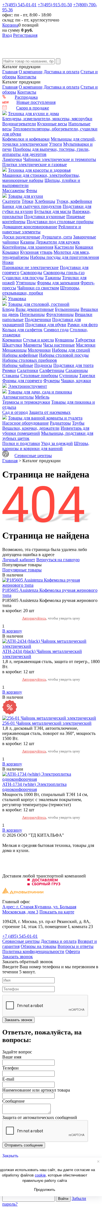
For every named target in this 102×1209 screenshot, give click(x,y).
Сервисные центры (33, 455)
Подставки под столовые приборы (60, 221)
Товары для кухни (25, 196)
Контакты (26, 76)
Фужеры (51, 380)
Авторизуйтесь (34, 618)
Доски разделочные (21, 237)
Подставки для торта (73, 365)
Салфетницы (51, 370)
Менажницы (14, 350)
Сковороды (31, 272)
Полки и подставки (21, 443)
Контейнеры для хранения (27, 247)
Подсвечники (38, 319)
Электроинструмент (27, 386)
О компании (30, 71)
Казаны (27, 242)
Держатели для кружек (58, 242)
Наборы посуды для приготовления (64, 257)
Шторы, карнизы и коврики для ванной (45, 446)
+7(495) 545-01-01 (19, 4)
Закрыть (10, 1155)
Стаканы (10, 375)
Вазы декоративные (35, 309)
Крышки (10, 252)
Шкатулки (12, 345)
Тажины (53, 277)
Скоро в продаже (32, 108)
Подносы (43, 365)
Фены (31, 190)
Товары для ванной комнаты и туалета (45, 418)
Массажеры (13, 190)
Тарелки (87, 375)
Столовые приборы (39, 375)
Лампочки (12, 159)
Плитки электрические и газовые (34, 164)
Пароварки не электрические (30, 267)
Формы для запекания (58, 282)
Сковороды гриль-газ (63, 272)
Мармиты (32, 345)
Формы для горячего (22, 380)
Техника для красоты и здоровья (39, 170)
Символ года (56, 329)
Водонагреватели (19, 123)
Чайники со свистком (38, 287)
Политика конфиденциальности (33, 951)
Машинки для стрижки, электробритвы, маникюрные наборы (41, 178)
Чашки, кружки (76, 380)
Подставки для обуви (45, 324)
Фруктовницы (60, 314)
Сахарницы (76, 370)
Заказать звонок (17, 956)
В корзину (12, 631)
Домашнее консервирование (29, 226)
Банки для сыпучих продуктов (31, 206)
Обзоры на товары (38, 946)
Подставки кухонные (44, 216)
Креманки (12, 339)
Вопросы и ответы (76, 946)
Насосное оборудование (25, 423)
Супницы (68, 375)
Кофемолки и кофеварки (26, 139)
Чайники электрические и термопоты (59, 159)
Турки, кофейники (74, 201)
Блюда (8, 309)
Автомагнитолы (18, 397)
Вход (7, 35)
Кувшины (64, 339)
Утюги (55, 144)
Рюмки (9, 370)
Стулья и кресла (38, 339)
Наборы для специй (71, 350)
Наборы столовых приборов (29, 360)
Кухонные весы (52, 123)
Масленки (85, 345)
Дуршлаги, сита (56, 237)
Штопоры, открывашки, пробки (41, 290)
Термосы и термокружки (26, 402)
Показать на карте (56, 911)
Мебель (42, 397)
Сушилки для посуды (23, 277)
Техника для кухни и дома (33, 113)
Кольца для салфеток (22, 329)
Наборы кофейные (20, 355)
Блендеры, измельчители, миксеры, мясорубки (47, 118)
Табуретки (85, 339)
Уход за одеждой (57, 443)
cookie (40, 1175)
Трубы (78, 423)
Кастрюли (64, 247)
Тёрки (27, 201)
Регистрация (25, 35)
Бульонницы (67, 309)
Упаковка (17, 298)
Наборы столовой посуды (64, 355)
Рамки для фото (82, 324)
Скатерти (11, 201)
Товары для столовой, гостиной (38, 304)
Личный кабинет (18, 559)
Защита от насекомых (50, 412)
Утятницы (26, 282)
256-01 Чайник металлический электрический (47, 723)
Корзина (10, 25)
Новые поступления (36, 102)
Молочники (39, 350)
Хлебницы (45, 201)
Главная (10, 71)
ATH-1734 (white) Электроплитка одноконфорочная (34, 787)
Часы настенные (59, 345)
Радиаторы (60, 423)
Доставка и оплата (61, 71)
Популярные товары (22, 569)
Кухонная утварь (36, 252)
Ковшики (84, 247)
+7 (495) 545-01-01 (20, 936)
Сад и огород (15, 412)
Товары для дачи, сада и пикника (40, 392)
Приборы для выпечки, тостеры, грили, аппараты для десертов (46, 152)
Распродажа (26, 97)
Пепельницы (32, 314)
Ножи (8, 262)
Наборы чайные (17, 365)
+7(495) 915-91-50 (55, 4)
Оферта (72, 951)
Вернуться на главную (58, 559)
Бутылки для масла (52, 211)
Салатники (27, 370)
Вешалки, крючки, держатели (31, 428)
